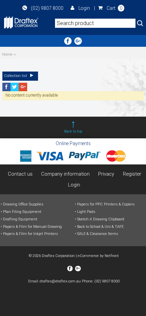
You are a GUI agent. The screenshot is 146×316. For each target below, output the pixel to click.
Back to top (73, 131)
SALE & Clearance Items (97, 234)
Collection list (16, 76)
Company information (65, 174)
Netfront (112, 256)
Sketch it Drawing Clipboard (100, 219)
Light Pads (86, 212)
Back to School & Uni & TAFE (100, 226)
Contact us (20, 174)
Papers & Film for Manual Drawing (32, 226)
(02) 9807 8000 (47, 8)
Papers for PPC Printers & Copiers (106, 204)
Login (84, 8)
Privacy (106, 174)
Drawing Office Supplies (23, 204)
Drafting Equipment (20, 219)
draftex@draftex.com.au (60, 281)
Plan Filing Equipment (22, 212)
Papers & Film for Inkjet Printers (30, 234)
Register (132, 174)
